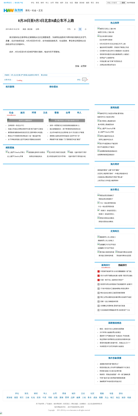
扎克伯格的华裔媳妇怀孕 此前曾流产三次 (115, 310)
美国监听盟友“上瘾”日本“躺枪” (108, 170)
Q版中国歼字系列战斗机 (77, 156)
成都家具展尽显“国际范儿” (109, 364)
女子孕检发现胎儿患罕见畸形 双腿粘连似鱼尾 (24, 139)
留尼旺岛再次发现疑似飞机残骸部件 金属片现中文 (118, 284)
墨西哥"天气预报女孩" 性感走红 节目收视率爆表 (117, 336)
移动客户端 (19, 3)
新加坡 (82, 3)
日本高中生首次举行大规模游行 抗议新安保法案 (117, 51)
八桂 (84, 398)
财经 (42, 3)
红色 (33, 398)
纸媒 (129, 398)
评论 (32, 3)
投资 (39, 398)
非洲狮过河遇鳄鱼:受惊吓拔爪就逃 (112, 306)
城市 (61, 3)
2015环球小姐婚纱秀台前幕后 (110, 332)
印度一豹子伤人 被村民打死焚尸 (111, 280)
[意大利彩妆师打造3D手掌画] (58, 152)
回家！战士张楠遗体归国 (109, 301)
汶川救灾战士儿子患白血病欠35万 (67, 120)
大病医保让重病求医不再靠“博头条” (110, 177)
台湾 (52, 3)
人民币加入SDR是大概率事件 (107, 181)
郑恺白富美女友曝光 (106, 222)
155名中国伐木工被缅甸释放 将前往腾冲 (114, 288)
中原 (44, 398)
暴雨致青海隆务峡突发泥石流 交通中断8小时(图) (25, 132)
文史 (45, 112)
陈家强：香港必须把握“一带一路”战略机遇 (115, 374)
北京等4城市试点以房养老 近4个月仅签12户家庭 (67, 132)
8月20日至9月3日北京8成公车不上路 (113, 44)
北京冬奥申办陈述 (105, 40)
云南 (27, 398)
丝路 (56, 398)
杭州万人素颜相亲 (25, 120)
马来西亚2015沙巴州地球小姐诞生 (112, 346)
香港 (56, 3)
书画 (50, 398)
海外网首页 (8, 3)
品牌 (73, 398)
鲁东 (90, 398)
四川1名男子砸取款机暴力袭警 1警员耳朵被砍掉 (117, 276)
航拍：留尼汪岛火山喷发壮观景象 (112, 329)
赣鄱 (101, 398)
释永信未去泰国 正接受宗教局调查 (112, 293)
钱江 (112, 398)
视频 (76, 3)
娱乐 (22, 112)
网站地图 (74, 404)
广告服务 (49, 404)
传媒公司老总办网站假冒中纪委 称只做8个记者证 (25, 129)
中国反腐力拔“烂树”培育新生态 (111, 61)
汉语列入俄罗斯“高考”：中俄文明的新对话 (112, 174)
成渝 (95, 398)
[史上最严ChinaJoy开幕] (20, 152)
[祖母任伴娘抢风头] (38, 152)
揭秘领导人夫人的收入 (106, 240)
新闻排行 (105, 265)
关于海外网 (40, 404)
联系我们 (66, 404)
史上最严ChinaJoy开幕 (15, 156)
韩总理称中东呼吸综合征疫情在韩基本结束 (115, 339)
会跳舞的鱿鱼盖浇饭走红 (106, 155)
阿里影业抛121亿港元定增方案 (111, 371)
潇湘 (61, 398)
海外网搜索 (131, 3)
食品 (118, 398)
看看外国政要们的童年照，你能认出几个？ (115, 343)
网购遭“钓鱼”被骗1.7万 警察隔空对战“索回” (65, 139)
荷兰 (92, 3)
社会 (34, 10)
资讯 (37, 3)
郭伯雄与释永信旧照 (124, 256)
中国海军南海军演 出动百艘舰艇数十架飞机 (116, 271)
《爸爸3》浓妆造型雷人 (105, 214)
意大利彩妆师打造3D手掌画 (57, 156)
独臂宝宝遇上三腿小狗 (106, 32)
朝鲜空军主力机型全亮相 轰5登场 (109, 117)
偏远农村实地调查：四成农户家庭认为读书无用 (117, 47)
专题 (111, 393)
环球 (34, 112)
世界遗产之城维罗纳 (107, 58)
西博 (67, 398)
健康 (78, 398)
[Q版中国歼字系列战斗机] (79, 152)
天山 (106, 398)
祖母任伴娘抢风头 (35, 156)
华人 (47, 3)
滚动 (97, 3)
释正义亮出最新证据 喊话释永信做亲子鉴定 (116, 297)
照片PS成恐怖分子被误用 (106, 147)
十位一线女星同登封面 (106, 206)
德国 (87, 3)
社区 (71, 3)
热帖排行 (122, 265)
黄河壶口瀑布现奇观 (106, 256)
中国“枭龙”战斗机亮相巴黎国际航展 (112, 378)
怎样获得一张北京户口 (16, 125)
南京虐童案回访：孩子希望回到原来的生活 (65, 129)
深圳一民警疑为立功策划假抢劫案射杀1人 (65, 125)
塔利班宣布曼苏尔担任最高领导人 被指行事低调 (117, 54)
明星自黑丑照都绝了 (106, 199)
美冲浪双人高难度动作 (106, 124)
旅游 (123, 398)
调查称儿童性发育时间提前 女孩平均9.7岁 (65, 136)
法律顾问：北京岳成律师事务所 (91, 404)
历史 (66, 3)
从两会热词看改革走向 (108, 65)
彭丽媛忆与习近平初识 (106, 248)
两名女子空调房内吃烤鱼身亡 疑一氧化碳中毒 (24, 136)
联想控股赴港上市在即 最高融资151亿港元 (115, 367)
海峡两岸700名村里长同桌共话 (111, 381)
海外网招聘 (58, 404)
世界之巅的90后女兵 (106, 140)
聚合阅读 (44, 75)
